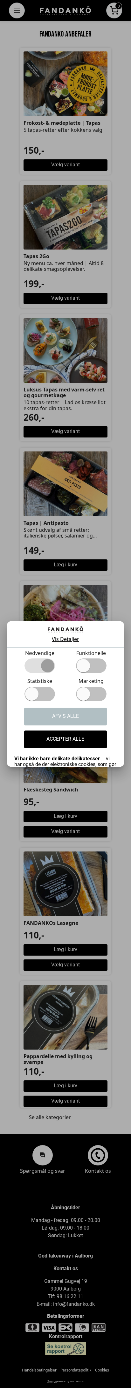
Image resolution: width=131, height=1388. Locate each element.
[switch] (91, 665)
